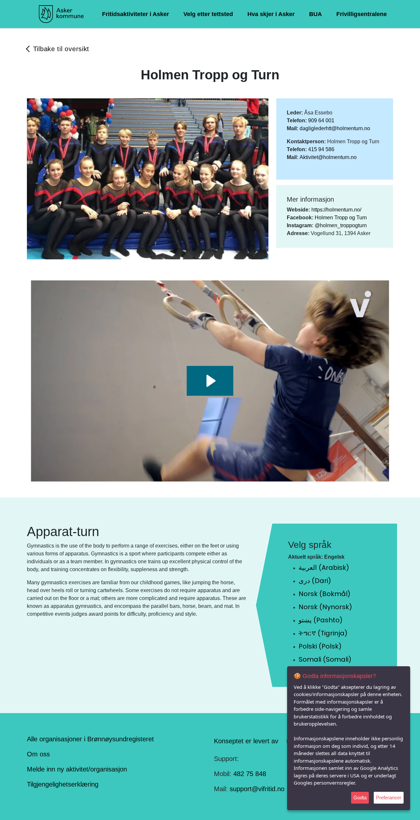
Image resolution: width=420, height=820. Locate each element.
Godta (360, 797)
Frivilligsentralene (361, 14)
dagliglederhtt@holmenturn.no (335, 128)
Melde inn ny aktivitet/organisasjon (77, 769)
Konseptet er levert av (246, 740)
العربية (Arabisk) (324, 567)
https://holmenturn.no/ (336, 209)
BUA (315, 14)
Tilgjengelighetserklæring (62, 784)
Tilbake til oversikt (61, 48)
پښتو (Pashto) (321, 620)
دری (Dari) (315, 580)
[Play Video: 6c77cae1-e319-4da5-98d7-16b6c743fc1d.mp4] (210, 381)
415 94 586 (321, 149)
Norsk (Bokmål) (324, 593)
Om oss (38, 754)
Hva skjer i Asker (271, 14)
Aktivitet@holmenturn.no (328, 157)
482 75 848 (249, 773)
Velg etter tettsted (208, 14)
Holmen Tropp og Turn (341, 217)
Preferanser (388, 797)
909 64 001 (321, 120)
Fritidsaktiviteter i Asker (135, 14)
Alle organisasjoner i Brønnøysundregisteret (90, 739)
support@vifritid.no (257, 788)
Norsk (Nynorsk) (325, 606)
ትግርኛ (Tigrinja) (323, 633)
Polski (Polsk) (320, 646)
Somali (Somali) (325, 659)
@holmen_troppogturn (341, 225)
